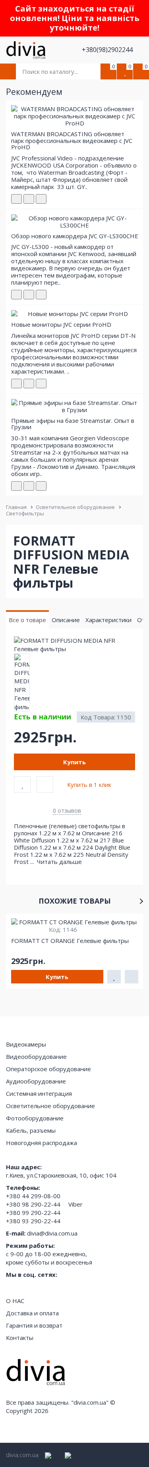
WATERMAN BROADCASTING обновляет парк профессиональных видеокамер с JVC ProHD (71, 140)
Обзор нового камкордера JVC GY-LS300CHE (74, 236)
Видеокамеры (26, 1044)
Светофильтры (25, 513)
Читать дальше (60, 862)
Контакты (19, 1338)
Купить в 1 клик (89, 784)
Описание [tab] (66, 620)
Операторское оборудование (48, 1069)
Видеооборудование (36, 1056)
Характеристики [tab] (108, 620)
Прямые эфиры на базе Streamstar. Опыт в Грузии (72, 423)
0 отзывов (67, 810)
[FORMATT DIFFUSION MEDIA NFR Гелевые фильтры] (74, 644)
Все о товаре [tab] (27, 620)
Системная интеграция (39, 1093)
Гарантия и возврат (34, 1325)
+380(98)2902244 (108, 49)
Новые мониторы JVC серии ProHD (61, 324)
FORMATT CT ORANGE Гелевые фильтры (70, 941)
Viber (75, 1204)
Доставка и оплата (32, 1313)
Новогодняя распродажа (41, 1143)
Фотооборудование (35, 1118)
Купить (74, 762)
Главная (16, 507)
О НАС (15, 1301)
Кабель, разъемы (31, 1130)
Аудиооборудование (36, 1081)
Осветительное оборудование (75, 507)
